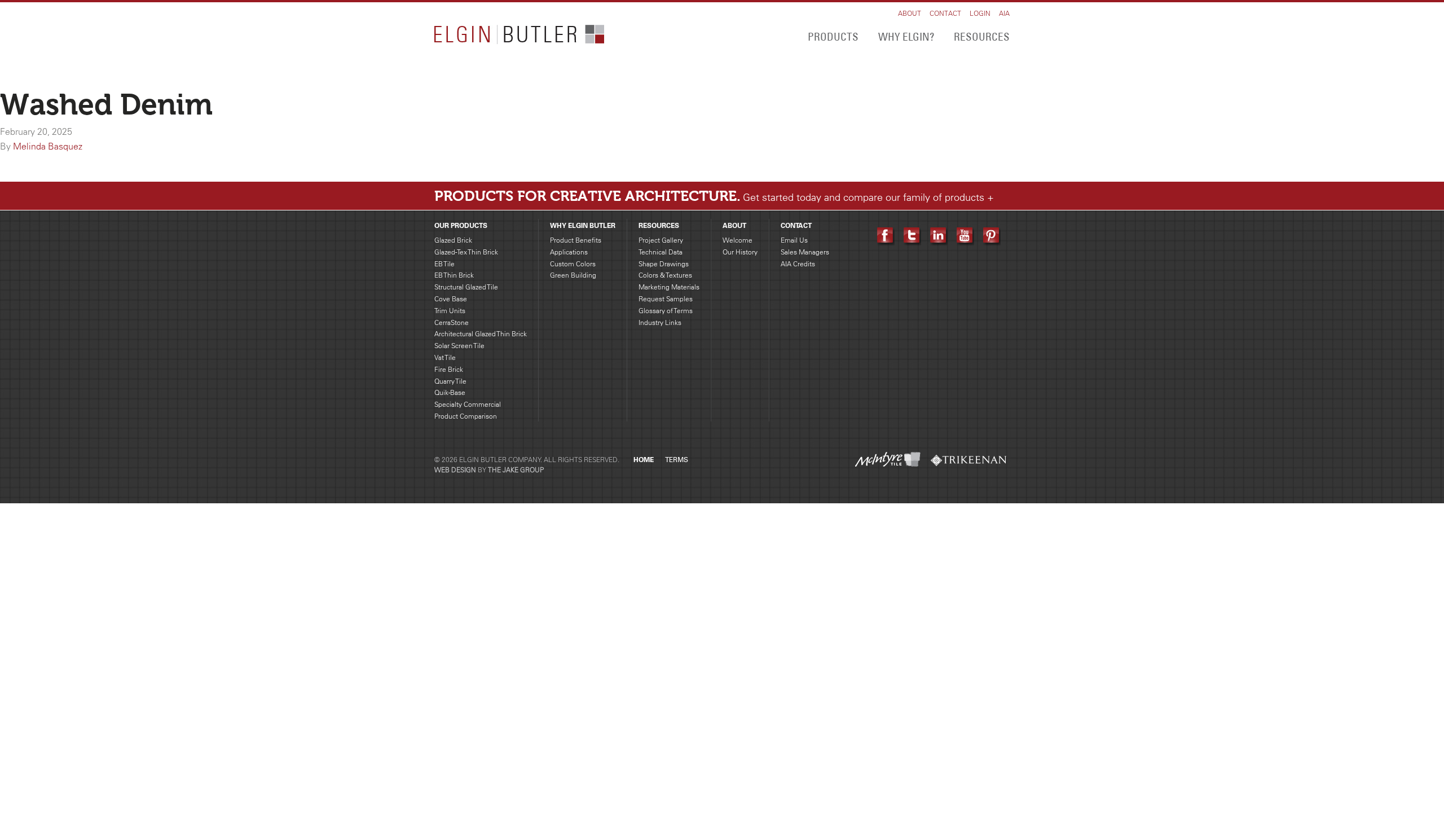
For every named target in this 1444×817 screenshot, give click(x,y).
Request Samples (666, 299)
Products (833, 36)
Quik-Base (449, 392)
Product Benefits (575, 240)
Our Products (460, 225)
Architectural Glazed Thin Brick (480, 334)
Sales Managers (805, 252)
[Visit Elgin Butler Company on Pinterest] (992, 235)
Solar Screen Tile (459, 345)
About (909, 13)
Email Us (794, 240)
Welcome (737, 240)
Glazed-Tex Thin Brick (466, 252)
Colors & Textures (665, 275)
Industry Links (660, 322)
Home (643, 459)
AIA (1004, 13)
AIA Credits (798, 264)
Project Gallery (661, 240)
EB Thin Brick (454, 275)
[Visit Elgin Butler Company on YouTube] (965, 235)
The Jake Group (516, 469)
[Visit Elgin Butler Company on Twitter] (912, 235)
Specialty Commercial (467, 404)
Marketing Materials (669, 287)
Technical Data (661, 252)
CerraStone (451, 322)
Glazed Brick (453, 240)
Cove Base (450, 299)
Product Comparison (465, 416)
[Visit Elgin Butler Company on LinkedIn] (939, 235)
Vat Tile (445, 357)
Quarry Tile (450, 381)
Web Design (455, 469)
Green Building (573, 275)
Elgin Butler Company (519, 35)
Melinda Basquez (47, 146)
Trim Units (449, 310)
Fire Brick (448, 369)
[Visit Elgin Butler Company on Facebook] (886, 235)
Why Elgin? (906, 36)
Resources (982, 36)
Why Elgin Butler (582, 225)
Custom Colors (573, 264)
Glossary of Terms (666, 310)
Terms (676, 460)
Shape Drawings (664, 264)
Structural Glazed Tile (466, 287)
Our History (740, 252)
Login (980, 13)
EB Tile (444, 264)
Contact (945, 13)
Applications (569, 252)
